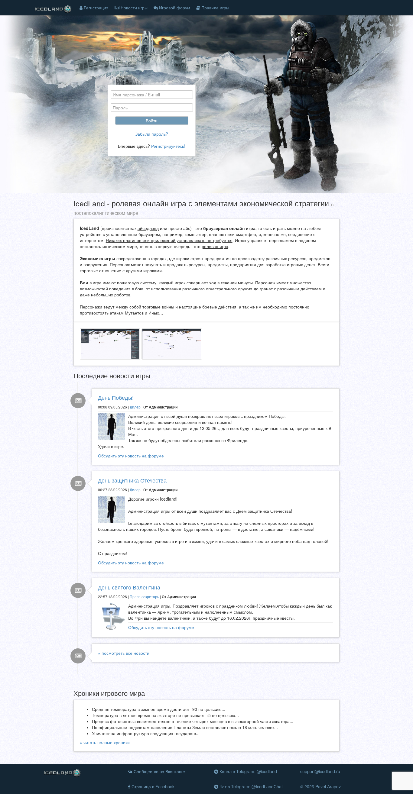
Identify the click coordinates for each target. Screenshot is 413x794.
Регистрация (96, 8)
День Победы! (116, 397)
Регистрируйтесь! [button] (168, 146)
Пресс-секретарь (144, 596)
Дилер (135, 406)
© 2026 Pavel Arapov (320, 786)
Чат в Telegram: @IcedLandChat (250, 786)
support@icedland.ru (320, 771)
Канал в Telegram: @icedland (247, 771)
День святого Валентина (129, 587)
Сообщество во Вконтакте (158, 771)
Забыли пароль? (151, 134)
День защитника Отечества (132, 480)
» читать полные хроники (105, 742)
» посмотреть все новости (123, 653)
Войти (152, 121)
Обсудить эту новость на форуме (131, 456)
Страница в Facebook (152, 786)
